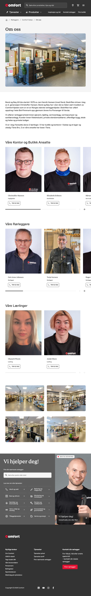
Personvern (9, 566)
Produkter (34, 12)
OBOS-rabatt (10, 556)
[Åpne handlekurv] (78, 5)
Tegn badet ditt (10, 560)
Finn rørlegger (70, 567)
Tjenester (14, 12)
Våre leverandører (11, 563)
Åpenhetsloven (10, 572)
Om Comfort (9, 553)
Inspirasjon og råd (54, 12)
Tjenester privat (39, 553)
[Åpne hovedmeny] (83, 5)
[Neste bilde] (84, 209)
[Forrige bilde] (80, 209)
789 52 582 (15, 203)
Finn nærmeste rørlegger (42, 560)
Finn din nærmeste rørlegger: (14, 470)
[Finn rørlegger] (73, 5)
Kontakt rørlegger (69, 12)
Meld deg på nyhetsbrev (13, 575)
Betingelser (9, 569)
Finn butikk (82, 12)
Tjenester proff (39, 556)
